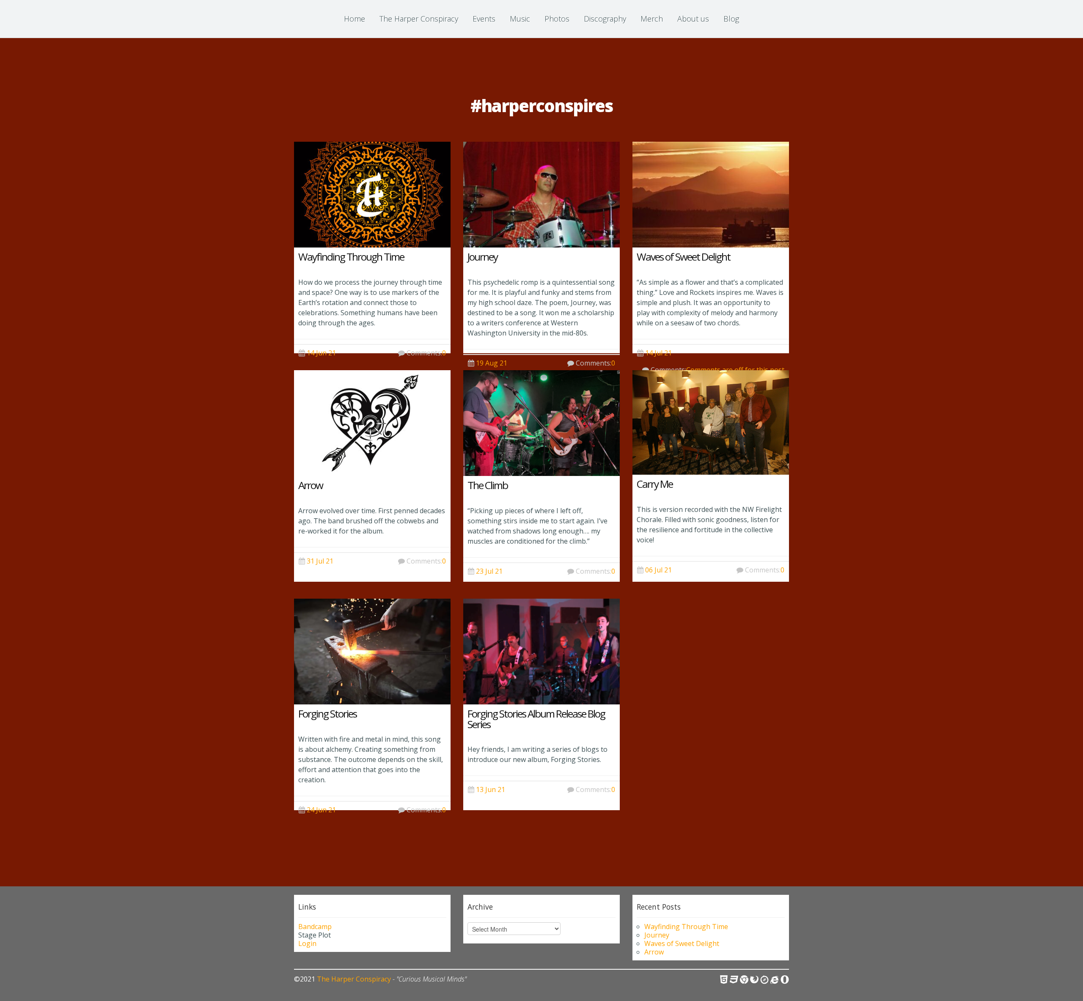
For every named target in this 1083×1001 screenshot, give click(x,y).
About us (693, 19)
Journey (482, 257)
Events (484, 19)
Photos (556, 19)
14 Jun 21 (321, 353)
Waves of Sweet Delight (683, 257)
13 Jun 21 (490, 789)
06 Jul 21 (658, 570)
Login (307, 943)
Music (520, 19)
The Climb (487, 485)
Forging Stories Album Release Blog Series (536, 719)
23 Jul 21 (489, 571)
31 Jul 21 (320, 561)
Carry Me (655, 484)
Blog (731, 19)
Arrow (310, 485)
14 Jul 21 (658, 353)
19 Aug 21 (491, 363)
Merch (651, 19)
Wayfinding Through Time (351, 257)
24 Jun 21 (321, 809)
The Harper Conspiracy (418, 19)
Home (354, 19)
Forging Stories (327, 713)
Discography (605, 19)
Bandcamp (315, 926)
